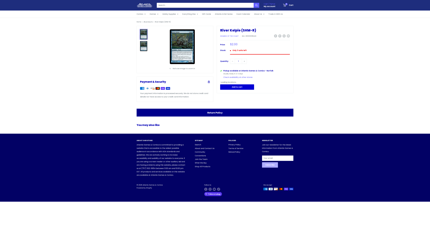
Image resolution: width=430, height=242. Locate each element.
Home (139, 22)
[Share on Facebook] (275, 36)
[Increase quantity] (244, 61)
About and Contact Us (204, 148)
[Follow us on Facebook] (205, 189)
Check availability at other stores (238, 77)
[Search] (256, 5)
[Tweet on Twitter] (284, 36)
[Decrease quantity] (232, 61)
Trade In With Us (275, 14)
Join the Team (201, 159)
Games (153, 14)
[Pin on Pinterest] (279, 36)
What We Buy (201, 163)
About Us (258, 14)
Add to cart (237, 87)
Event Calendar (243, 14)
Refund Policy (234, 152)
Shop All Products (202, 166)
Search (198, 144)
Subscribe (270, 165)
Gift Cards (206, 14)
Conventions (200, 155)
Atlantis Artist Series (224, 14)
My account (269, 6)
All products (148, 22)
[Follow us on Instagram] (210, 189)
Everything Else (189, 14)
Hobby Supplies (169, 14)
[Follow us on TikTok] (218, 189)
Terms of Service (235, 148)
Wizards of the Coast (229, 36)
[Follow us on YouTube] (214, 189)
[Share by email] (288, 36)
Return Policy (215, 112)
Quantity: (224, 61)
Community (200, 152)
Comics (140, 14)
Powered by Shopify (144, 188)
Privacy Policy (234, 144)
